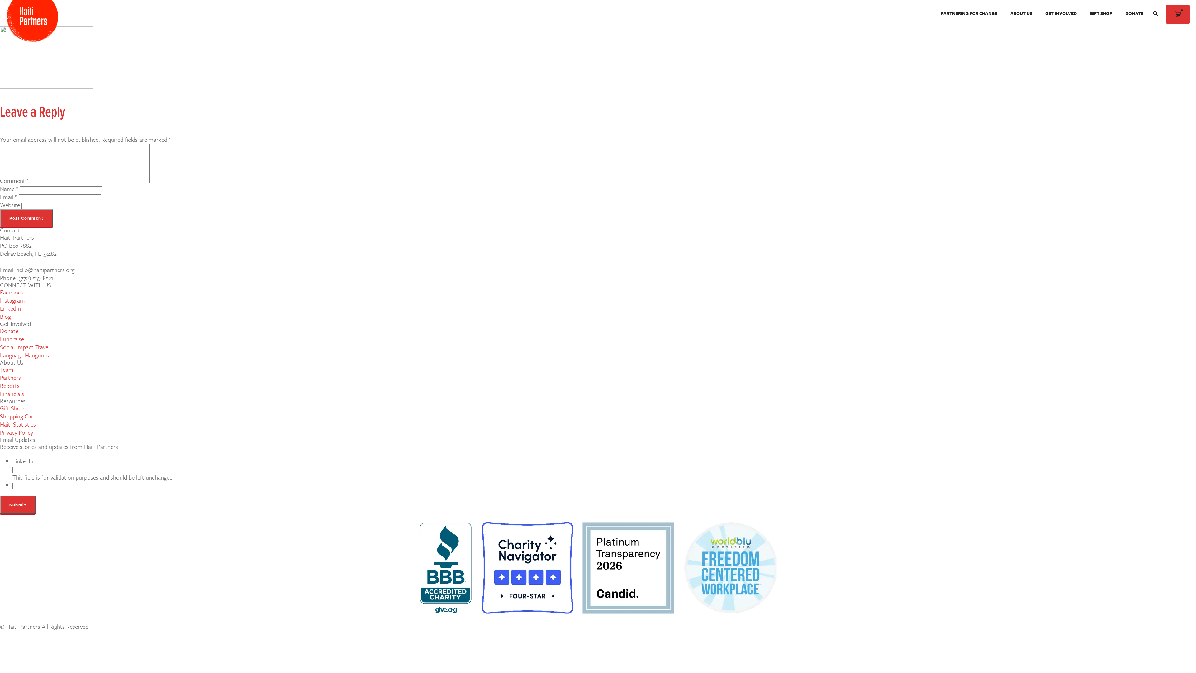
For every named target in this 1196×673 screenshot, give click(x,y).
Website (10, 205)
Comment (14, 180)
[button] (1155, 13)
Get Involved (1061, 13)
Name (9, 188)
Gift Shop (1101, 13)
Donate (1134, 13)
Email (8, 197)
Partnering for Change (969, 13)
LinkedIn (22, 461)
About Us (1021, 13)
